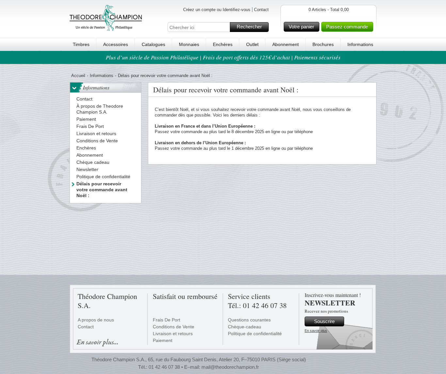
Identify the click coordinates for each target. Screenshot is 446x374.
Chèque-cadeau (244, 326)
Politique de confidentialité (255, 333)
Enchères (222, 44)
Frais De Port (166, 319)
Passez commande (347, 26)
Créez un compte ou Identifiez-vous (216, 9)
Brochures (323, 44)
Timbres (81, 44)
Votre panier (301, 26)
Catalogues (153, 44)
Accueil (78, 75)
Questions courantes (249, 319)
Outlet (252, 44)
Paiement (162, 340)
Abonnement (285, 44)
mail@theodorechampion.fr (230, 367)
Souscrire (324, 321)
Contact (261, 9)
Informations (360, 44)
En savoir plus (316, 331)
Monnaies (189, 44)
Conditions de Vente (173, 326)
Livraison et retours (173, 333)
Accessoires (115, 44)
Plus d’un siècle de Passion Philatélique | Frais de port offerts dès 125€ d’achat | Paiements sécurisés (223, 57)
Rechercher (249, 26)
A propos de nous (96, 319)
